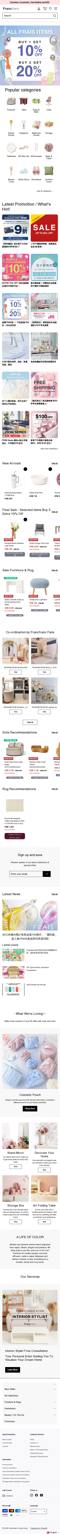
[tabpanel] (30, 55)
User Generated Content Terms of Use (16, 1471)
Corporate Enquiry (36, 1453)
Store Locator (7, 1439)
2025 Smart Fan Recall (36, 985)
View (15, 672)
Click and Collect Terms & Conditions (15, 1475)
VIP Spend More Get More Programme (15, 1481)
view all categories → (45, 191)
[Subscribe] (47, 874)
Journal (5, 1446)
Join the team (7, 1443)
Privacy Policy (7, 1464)
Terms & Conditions (9, 1468)
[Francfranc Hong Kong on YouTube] (41, 1495)
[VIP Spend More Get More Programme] (13, 972)
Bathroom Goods (36, 134)
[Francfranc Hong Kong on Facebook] (36, 1495)
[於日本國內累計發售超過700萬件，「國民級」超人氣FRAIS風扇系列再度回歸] (30, 915)
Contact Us (34, 1443)
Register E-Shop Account (39, 1456)
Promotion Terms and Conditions (14, 1478)
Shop (15, 1166)
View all (55, 463)
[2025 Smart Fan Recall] (13, 989)
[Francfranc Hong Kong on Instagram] (31, 1495)
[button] (53, 1532)
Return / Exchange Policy (39, 1450)
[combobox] (30, 15)
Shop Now (30, 1108)
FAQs (32, 1439)
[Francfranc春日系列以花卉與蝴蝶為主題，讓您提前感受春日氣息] (13, 955)
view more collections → (49, 449)
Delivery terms (35, 1446)
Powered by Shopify (38, 1528)
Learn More (13, 1370)
